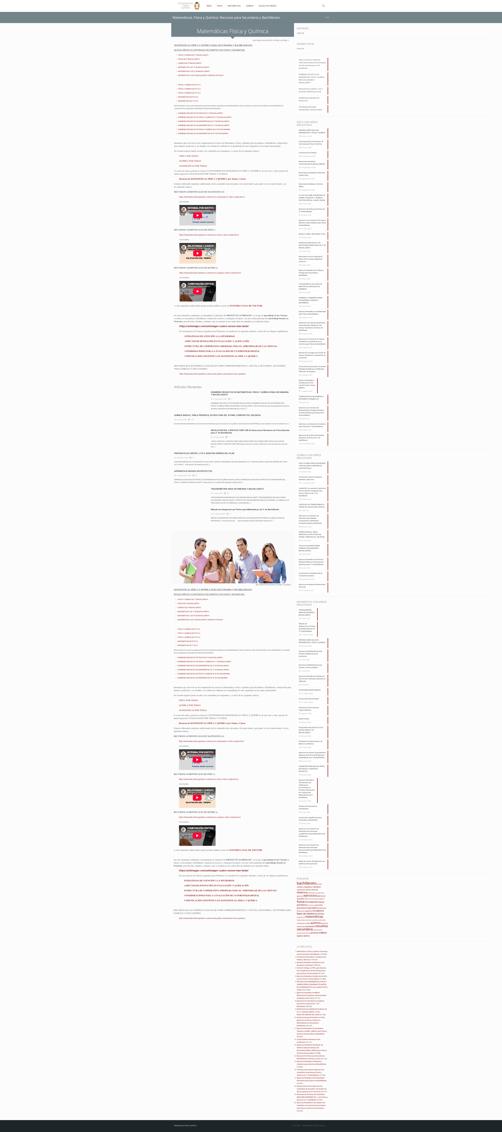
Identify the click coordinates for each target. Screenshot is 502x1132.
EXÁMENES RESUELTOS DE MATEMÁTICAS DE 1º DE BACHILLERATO (203, 125)
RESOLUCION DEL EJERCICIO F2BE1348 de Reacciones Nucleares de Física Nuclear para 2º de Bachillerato (312, 64)
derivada (314, 890)
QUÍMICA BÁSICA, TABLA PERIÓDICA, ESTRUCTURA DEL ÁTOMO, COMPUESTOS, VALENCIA (217, 415)
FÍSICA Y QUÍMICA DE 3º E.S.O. (189, 89)
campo (319, 884)
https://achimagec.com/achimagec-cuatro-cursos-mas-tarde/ (214, 326)
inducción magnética (304, 911)
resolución (310, 926)
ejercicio (300, 896)
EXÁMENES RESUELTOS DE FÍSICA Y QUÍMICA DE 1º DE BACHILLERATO (205, 117)
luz (316, 914)
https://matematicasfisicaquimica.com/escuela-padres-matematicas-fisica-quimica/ (212, 373)
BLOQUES (296, 1126)
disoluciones (311, 893)
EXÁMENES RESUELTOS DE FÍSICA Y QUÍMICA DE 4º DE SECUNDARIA (204, 129)
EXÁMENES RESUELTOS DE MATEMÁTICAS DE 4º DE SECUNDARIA (203, 133)
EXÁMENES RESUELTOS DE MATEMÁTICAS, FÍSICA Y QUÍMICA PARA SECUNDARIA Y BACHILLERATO (311, 78)
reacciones (301, 927)
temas (308, 933)
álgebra (300, 936)
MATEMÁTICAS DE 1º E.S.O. (188, 101)
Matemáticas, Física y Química (314, 1126)
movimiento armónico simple (306, 920)
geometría (319, 905)
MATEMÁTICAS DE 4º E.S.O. (188, 97)
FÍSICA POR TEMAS (188, 155)
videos (323, 932)
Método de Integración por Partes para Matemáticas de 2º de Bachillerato (245, 509)
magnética (301, 917)
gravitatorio (313, 908)
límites (321, 914)
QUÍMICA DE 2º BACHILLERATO (189, 63)
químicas (324, 923)
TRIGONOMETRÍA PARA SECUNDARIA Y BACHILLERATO (237, 489)
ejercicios (310, 895)
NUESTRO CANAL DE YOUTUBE (246, 305)
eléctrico (308, 899)
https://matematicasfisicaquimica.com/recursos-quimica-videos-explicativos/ (210, 272)
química (316, 923)
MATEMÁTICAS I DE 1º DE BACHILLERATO (193, 67)
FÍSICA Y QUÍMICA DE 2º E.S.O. (189, 93)
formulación (311, 901)
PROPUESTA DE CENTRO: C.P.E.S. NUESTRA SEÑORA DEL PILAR (204, 453)
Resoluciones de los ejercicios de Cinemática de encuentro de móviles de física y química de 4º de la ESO (311, 1089)
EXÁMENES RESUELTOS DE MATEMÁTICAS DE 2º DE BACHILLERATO (203, 121)
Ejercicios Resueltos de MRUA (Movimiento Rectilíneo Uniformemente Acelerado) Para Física (311, 995)
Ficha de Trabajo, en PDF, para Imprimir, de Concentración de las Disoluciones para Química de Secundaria (311, 970)
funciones (311, 905)
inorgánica (318, 910)
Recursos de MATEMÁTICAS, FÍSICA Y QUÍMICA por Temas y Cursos (212, 178)
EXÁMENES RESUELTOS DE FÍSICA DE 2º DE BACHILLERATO (200, 113)
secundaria (305, 929)
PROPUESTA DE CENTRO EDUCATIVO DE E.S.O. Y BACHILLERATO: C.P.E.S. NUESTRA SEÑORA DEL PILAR (312, 1012)
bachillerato (306, 883)
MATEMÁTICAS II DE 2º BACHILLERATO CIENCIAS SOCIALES (200, 75)
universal (314, 933)
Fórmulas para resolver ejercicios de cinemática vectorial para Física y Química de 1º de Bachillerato (310, 1072)
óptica (306, 935)
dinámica (302, 892)
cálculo (308, 890)
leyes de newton (305, 913)
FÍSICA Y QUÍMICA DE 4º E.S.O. (189, 85)
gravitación (302, 908)
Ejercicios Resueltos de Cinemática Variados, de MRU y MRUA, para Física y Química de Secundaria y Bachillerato (312, 1031)
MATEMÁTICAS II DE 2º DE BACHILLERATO (194, 71)
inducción (322, 908)
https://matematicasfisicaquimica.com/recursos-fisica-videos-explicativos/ (209, 234)
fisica (300, 902)
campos (317, 886)
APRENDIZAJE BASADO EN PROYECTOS (193, 471)
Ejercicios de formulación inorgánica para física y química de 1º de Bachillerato (310, 1003)
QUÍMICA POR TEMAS (190, 160)
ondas (307, 923)
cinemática (301, 890)
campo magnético (304, 887)
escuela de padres (317, 899)
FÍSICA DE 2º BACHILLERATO (189, 59)
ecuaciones (320, 893)
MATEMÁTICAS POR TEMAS (193, 165)
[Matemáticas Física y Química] (188, 6)
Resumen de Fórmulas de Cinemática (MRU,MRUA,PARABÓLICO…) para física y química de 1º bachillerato (312, 1097)
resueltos (321, 926)
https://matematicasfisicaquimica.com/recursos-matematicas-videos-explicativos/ (212, 196)
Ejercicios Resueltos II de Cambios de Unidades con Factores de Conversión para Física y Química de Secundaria (311, 1105)
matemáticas (314, 916)
